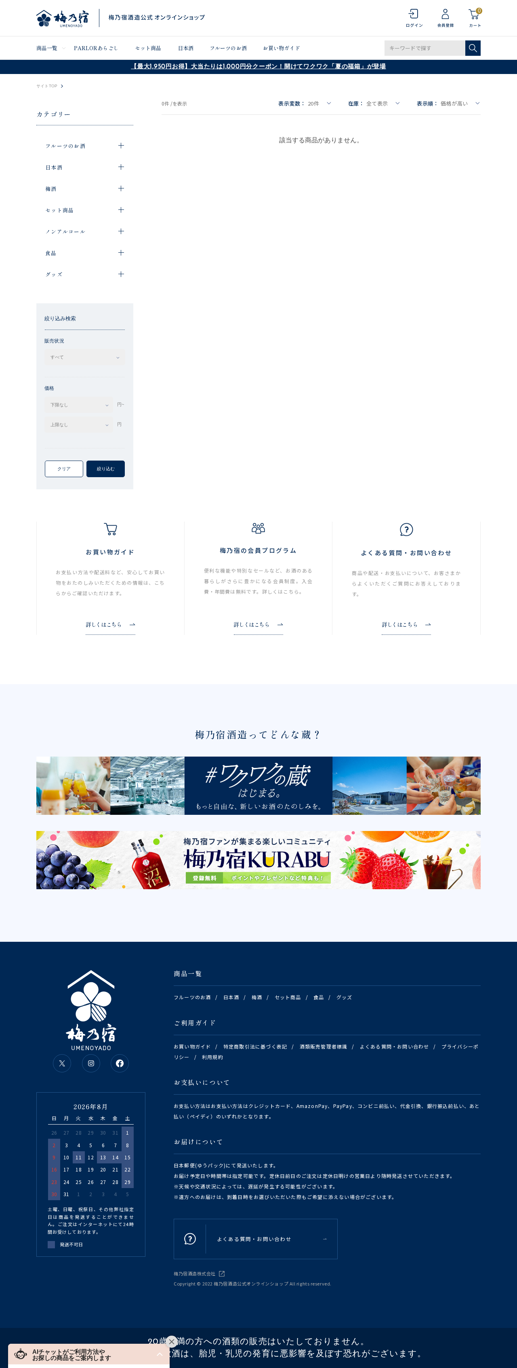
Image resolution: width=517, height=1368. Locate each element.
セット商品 (148, 48)
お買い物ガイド (281, 48)
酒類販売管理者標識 (324, 1046)
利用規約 (212, 1056)
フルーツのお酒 (228, 48)
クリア (64, 468)
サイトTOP (46, 86)
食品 (318, 997)
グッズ (344, 997)
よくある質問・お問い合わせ (394, 1046)
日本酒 (185, 48)
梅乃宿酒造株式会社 (195, 1273)
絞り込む (106, 468)
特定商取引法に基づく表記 (255, 1046)
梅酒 (257, 997)
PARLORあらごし (96, 48)
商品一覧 (47, 48)
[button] (89, 1354)
